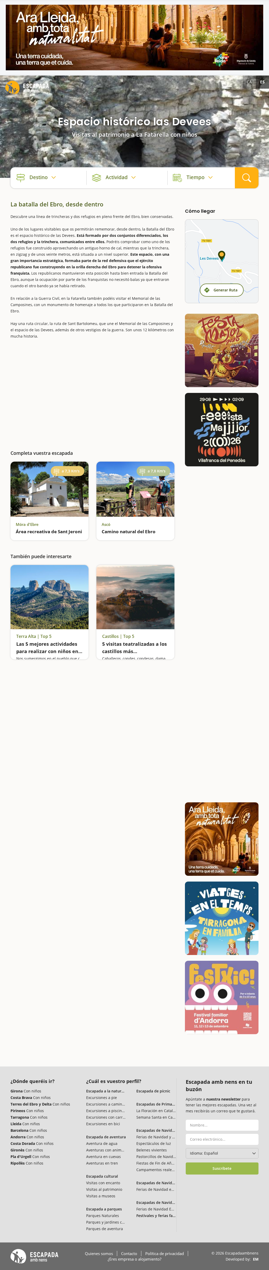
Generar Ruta (225, 289)
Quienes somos (99, 1253)
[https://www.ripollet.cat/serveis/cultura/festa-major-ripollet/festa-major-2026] (221, 350)
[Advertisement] (92, 392)
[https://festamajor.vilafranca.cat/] (221, 429)
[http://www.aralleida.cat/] (134, 37)
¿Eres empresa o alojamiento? (134, 1259)
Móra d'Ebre (27, 524)
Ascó (106, 524)
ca (249, 81)
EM (255, 1259)
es (262, 81)
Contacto (129, 1253)
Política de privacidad (164, 1253)
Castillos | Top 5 (118, 636)
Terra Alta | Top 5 (33, 636)
